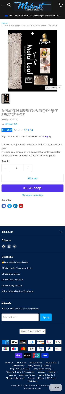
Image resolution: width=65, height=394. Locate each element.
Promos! (31, 378)
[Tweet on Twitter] (9, 206)
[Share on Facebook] (4, 206)
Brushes (12, 375)
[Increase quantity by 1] (28, 168)
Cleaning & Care (13, 372)
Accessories (29, 372)
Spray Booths (34, 365)
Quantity (6, 161)
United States (31, 331)
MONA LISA (11, 124)
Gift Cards (51, 378)
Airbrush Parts (35, 362)
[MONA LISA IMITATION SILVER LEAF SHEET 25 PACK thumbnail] (6, 98)
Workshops (32, 381)
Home (5, 23)
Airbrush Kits (51, 362)
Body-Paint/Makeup (43, 368)
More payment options (32, 195)
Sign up (45, 317)
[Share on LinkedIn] (15, 206)
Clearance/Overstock (15, 378)
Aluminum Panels (27, 375)
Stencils (41, 372)
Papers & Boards (45, 375)
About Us (9, 362)
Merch (41, 378)
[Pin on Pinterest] (21, 206)
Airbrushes (21, 362)
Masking (51, 372)
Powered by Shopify (32, 388)
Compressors (18, 365)
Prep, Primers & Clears (20, 368)
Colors (46, 365)
